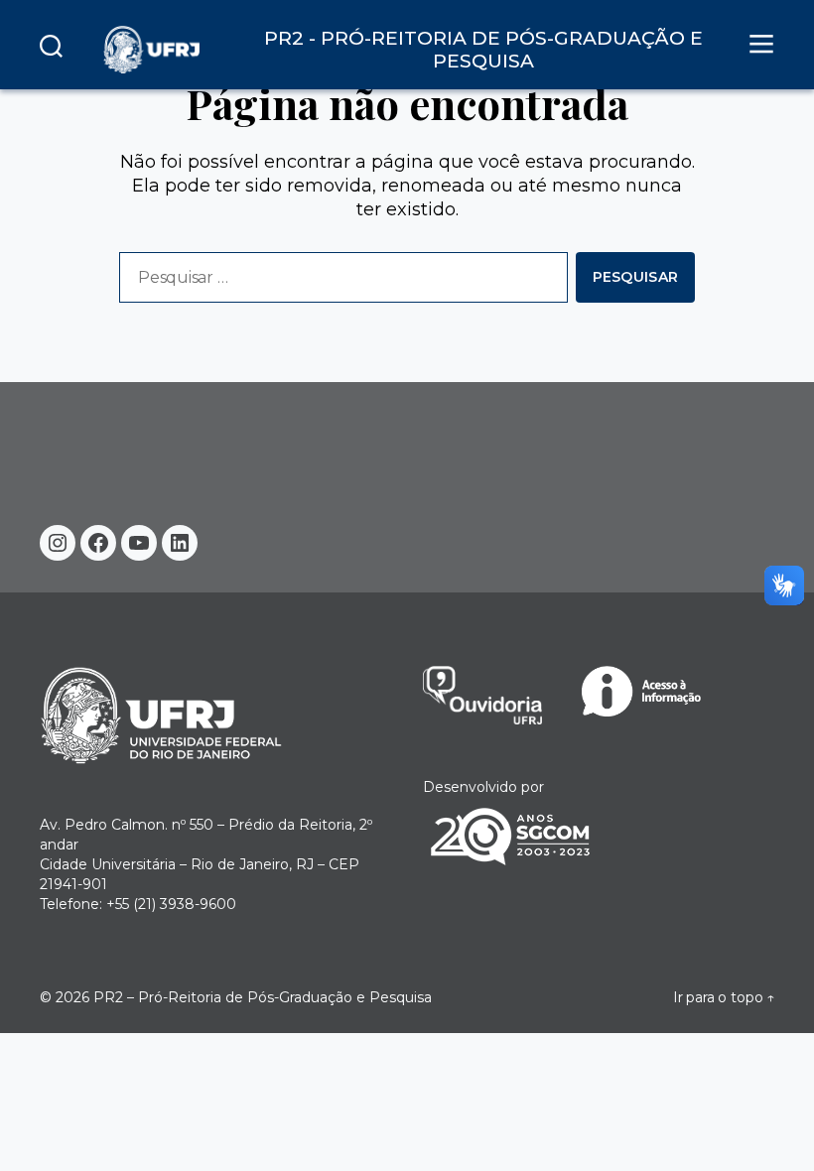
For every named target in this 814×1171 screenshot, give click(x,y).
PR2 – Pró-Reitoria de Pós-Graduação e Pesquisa (262, 997)
